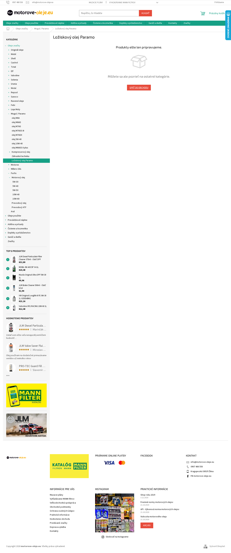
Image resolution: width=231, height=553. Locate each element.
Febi (13, 105)
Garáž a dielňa (14, 237)
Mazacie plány (96, 2)
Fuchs (14, 173)
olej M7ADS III (18, 130)
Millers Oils (16, 169)
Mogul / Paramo (18, 113)
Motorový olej (18, 177)
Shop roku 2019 (148, 495)
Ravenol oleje (17, 101)
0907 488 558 (197, 466)
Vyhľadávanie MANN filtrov (122, 2)
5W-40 (15, 186)
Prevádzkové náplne (17, 220)
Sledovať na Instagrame (117, 536)
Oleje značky (14, 45)
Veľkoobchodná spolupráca (63, 502)
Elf (12, 71)
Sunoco (14, 96)
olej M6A (16, 118)
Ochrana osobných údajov (62, 511)
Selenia (14, 79)
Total (13, 67)
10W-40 (16, 194)
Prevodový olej (19, 203)
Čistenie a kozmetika (18, 228)
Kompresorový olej (21, 152)
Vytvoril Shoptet (217, 546)
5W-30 (15, 181)
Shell (13, 58)
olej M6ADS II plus (20, 147)
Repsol (14, 92)
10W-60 (16, 198)
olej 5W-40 (16, 139)
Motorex (15, 164)
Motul (13, 88)
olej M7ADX (17, 135)
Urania (14, 84)
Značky (11, 241)
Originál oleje (17, 50)
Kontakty (54, 531)
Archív (147, 525)
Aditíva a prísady (15, 224)
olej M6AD (16, 122)
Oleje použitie (14, 215)
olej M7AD (16, 126)
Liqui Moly (15, 109)
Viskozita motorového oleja (154, 516)
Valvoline (15, 75)
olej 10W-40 (17, 143)
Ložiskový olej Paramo (22, 160)
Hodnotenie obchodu (60, 519)
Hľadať (145, 13)
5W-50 (15, 190)
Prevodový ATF (19, 207)
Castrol (14, 62)
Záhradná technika (20, 156)
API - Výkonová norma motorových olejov (160, 509)
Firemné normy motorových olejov (157, 502)
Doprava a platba (58, 527)
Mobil (13, 54)
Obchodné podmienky (60, 507)
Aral (13, 211)
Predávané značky (58, 523)
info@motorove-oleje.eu (202, 462)
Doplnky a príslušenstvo (19, 232)
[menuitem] (12, 23)
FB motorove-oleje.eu (201, 476)
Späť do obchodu (139, 87)
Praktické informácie (60, 515)
